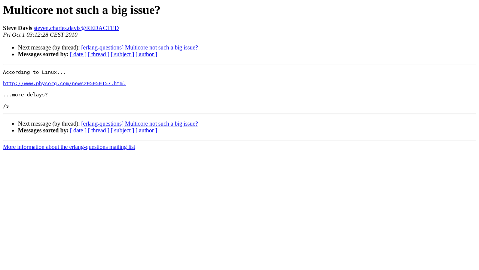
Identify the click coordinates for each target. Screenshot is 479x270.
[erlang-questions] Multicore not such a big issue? (139, 47)
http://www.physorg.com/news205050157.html (64, 83)
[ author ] (146, 54)
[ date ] (78, 54)
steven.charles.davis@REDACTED (76, 28)
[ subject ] (122, 54)
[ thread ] (98, 54)
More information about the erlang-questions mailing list (69, 147)
